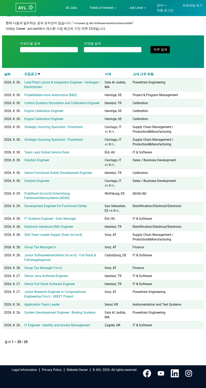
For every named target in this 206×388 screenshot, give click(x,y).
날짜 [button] (7, 74)
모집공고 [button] (31, 74)
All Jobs (71, 8)
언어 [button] (160, 5)
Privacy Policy (52, 370)
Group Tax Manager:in (40, 247)
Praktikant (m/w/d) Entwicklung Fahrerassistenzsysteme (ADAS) (47, 196)
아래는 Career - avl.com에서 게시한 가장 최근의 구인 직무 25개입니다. (56, 29)
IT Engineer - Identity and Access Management (57, 325)
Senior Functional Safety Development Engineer (58, 173)
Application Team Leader (42, 304)
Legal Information (24, 370)
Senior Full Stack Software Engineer (49, 284)
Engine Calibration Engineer (43, 111)
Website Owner (77, 370)
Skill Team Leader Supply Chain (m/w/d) (53, 235)
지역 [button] (108, 74)
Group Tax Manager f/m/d (43, 268)
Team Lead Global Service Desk (46, 152)
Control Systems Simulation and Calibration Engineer (62, 103)
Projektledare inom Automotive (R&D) (50, 95)
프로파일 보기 (192, 5)
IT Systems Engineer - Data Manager (50, 219)
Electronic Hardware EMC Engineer (48, 227)
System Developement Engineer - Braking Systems (60, 312)
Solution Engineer (36, 160)
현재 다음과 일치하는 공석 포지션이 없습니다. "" (69, 23)
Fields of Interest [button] (102, 8)
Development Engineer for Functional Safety (55, 206)
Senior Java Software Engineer (46, 276)
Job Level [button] (136, 8)
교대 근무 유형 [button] (143, 74)
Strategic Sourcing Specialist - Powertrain (53, 127)
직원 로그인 (165, 10)
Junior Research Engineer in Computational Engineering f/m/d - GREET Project (55, 294)
